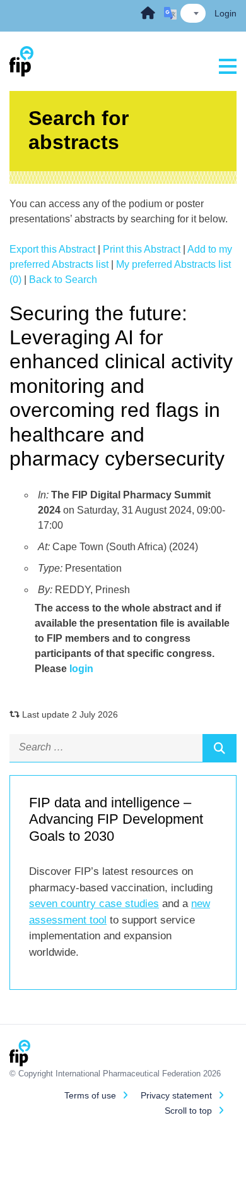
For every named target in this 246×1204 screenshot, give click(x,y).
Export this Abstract (52, 249)
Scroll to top (188, 1110)
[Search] (219, 748)
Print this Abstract (141, 249)
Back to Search (63, 279)
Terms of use (90, 1095)
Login (225, 13)
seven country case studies (94, 904)
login (81, 668)
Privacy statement (176, 1095)
